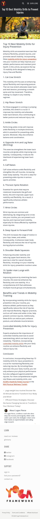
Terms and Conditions (18, 513)
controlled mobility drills (13, 343)
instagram (10, 456)
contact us (8, 479)
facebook (10, 459)
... (35, 423)
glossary (7, 439)
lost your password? (12, 475)
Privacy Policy (6, 513)
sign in (6, 472)
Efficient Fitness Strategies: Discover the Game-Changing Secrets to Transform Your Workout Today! (20, 403)
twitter (8, 452)
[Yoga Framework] (3, 3)
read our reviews (11, 436)
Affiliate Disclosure (32, 513)
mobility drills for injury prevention (22, 59)
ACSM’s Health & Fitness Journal (16, 381)
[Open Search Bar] (23, 3)
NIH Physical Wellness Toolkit (15, 384)
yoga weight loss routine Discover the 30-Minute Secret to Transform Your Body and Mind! (20, 393)
